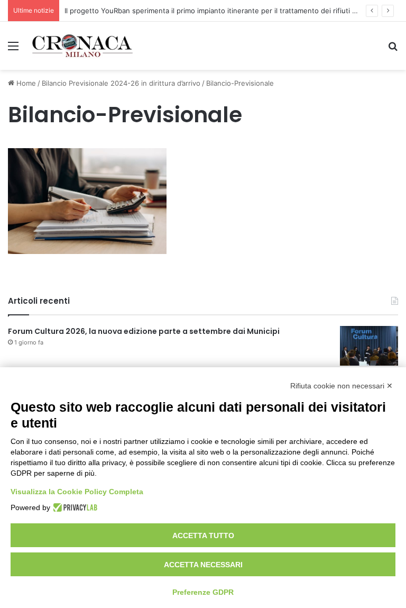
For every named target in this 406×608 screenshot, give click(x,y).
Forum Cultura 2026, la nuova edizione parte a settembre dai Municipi (144, 331)
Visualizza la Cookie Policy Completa (77, 491)
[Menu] (13, 49)
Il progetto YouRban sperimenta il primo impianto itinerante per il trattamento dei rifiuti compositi (224, 10)
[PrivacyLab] (73, 507)
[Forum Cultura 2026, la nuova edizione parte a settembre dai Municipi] (369, 346)
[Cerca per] (392, 49)
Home (25, 83)
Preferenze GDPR (203, 592)
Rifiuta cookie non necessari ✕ (341, 386)
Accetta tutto (203, 535)
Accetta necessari (203, 564)
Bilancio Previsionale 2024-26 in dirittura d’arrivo (121, 83)
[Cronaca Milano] (82, 45)
